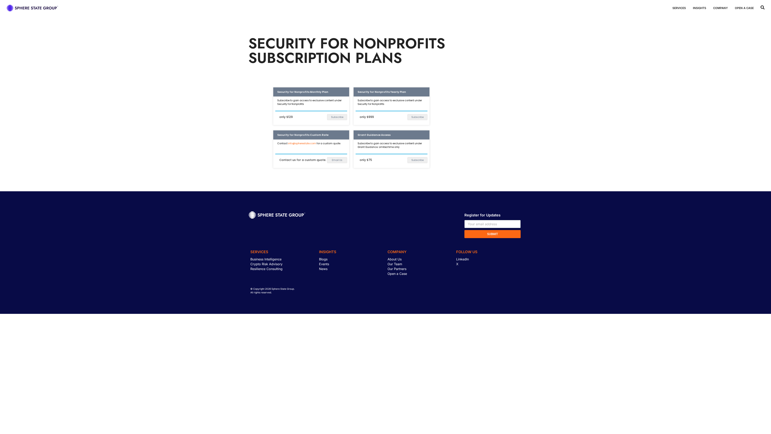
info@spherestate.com (302, 143)
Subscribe (337, 117)
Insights (699, 8)
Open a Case (744, 8)
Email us (337, 160)
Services (679, 8)
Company (720, 8)
